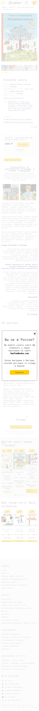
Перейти (19, 372)
